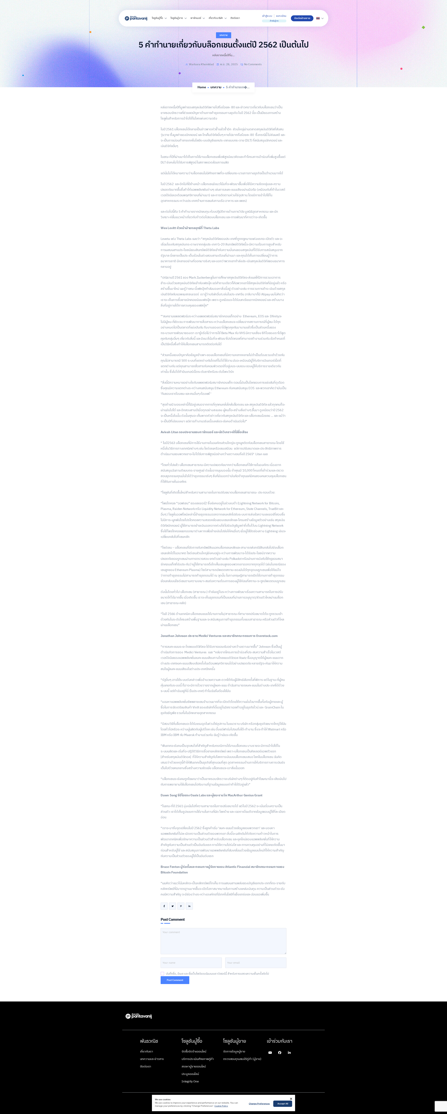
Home (201, 87)
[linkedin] (289, 1052)
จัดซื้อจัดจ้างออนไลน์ (194, 1051)
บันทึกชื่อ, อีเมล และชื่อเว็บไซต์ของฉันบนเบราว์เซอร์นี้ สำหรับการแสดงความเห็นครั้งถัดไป (217, 973)
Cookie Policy (221, 1106)
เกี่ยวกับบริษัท (216, 18)
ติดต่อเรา (235, 18)
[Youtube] (270, 1052)
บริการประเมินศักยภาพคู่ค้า (198, 1059)
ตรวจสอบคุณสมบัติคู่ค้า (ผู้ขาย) (242, 1059)
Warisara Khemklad (201, 64)
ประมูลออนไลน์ (190, 1074)
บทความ (223, 35)
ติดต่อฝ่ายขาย (302, 18)
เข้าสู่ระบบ (267, 16)
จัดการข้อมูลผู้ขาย (234, 1051)
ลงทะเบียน (281, 16)
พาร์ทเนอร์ (195, 18)
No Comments (253, 64)
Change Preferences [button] (259, 1103)
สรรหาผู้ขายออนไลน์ (194, 1066)
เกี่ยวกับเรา (146, 1051)
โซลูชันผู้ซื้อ (157, 18)
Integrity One (190, 1081)
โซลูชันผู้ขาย (177, 18)
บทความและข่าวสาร (152, 1059)
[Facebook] (279, 1052)
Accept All (282, 1103)
